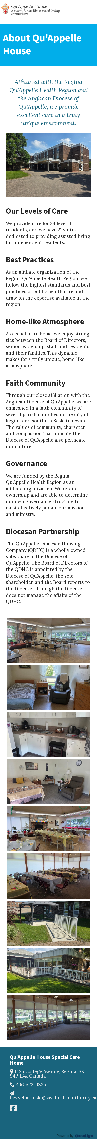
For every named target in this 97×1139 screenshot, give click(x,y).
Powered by (66, 1136)
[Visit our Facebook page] (13, 1108)
